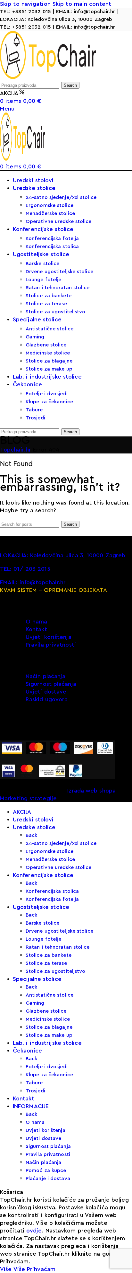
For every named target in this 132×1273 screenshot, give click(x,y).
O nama (36, 621)
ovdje (34, 1230)
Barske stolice (42, 263)
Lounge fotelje (43, 279)
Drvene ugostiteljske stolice (59, 271)
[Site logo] (48, 77)
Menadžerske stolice (50, 213)
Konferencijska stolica (52, 246)
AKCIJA (9, 93)
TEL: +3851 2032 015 (25, 11)
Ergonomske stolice (49, 205)
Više (12, 1269)
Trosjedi (35, 417)
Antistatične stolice (49, 328)
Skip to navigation (26, 4)
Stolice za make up (49, 369)
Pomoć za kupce (46, 1170)
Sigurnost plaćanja (51, 684)
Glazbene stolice (46, 344)
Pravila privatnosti (51, 645)
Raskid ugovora (47, 699)
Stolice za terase (46, 303)
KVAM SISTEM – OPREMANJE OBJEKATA (53, 590)
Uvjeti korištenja (48, 637)
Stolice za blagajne (49, 360)
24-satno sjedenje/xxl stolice (61, 197)
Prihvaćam (41, 1269)
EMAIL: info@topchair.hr (85, 11)
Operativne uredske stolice (59, 221)
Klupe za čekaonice (49, 401)
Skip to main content (82, 4)
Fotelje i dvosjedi (47, 393)
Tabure (34, 409)
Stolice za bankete (48, 295)
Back (31, 835)
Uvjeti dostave (46, 692)
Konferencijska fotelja (52, 238)
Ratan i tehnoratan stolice (58, 287)
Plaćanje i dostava (48, 1178)
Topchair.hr (16, 450)
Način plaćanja (45, 676)
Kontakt (36, 629)
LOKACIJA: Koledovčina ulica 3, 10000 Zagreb (56, 19)
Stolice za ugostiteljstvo (56, 311)
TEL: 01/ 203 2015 (25, 569)
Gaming (35, 336)
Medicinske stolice (48, 352)
